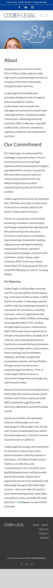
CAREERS (44, 538)
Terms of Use (19, 558)
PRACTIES (44, 529)
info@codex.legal (40, 2)
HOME (36, 525)
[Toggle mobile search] (41, 15)
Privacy (10, 558)
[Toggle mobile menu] (47, 15)
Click (22, 502)
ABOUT (45, 525)
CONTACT (44, 533)
